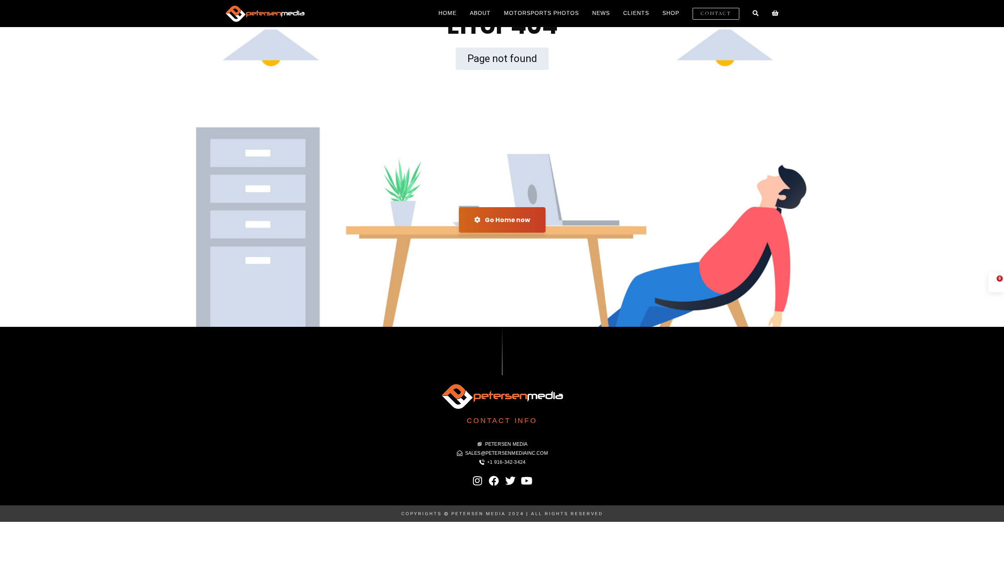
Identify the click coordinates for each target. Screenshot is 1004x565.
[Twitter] (510, 481)
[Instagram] (478, 481)
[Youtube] (526, 481)
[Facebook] (494, 481)
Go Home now (507, 219)
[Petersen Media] (264, 13)
